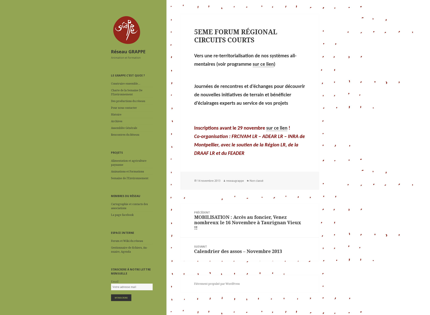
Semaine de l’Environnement (129, 178)
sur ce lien (263, 64)
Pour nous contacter (124, 108)
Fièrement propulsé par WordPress (217, 284)
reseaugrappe (235, 181)
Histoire (116, 114)
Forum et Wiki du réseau (127, 241)
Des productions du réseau (128, 101)
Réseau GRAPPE (128, 51)
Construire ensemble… (125, 83)
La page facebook (122, 215)
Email (114, 281)
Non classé (256, 181)
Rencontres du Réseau (125, 134)
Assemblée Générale (124, 128)
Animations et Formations (127, 171)
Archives (116, 121)
